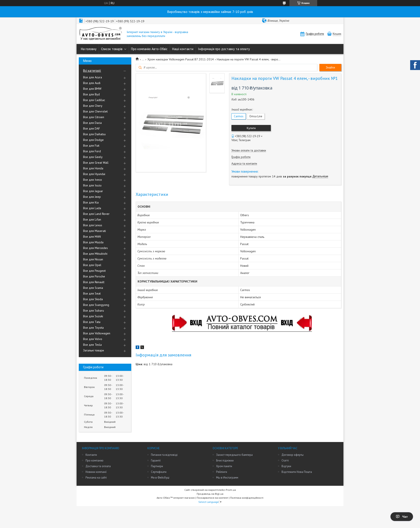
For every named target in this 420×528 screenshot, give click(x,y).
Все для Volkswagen (96, 333)
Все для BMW (92, 89)
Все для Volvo (92, 339)
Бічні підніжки (225, 460)
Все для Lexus (92, 225)
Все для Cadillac (94, 100)
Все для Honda (93, 168)
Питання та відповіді (164, 455)
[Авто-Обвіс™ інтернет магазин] (100, 34)
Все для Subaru (93, 310)
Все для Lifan (92, 219)
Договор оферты (293, 455)
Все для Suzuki (93, 316)
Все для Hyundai (94, 174)
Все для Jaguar (93, 191)
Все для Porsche (94, 276)
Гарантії (156, 460)
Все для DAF (91, 128)
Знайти (330, 67)
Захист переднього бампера (234, 455)
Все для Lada (92, 208)
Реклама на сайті (96, 477)
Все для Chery (92, 106)
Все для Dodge (93, 140)
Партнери (157, 466)
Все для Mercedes (95, 248)
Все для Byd (91, 94)
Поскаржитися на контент (212, 497)
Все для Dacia (92, 123)
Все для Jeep (92, 197)
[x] (142, 348)
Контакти (91, 455)
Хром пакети (224, 466)
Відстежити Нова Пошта (297, 472)
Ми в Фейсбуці (160, 477)
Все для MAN (92, 237)
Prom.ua (231, 489)
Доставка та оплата (98, 466)
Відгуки (286, 466)
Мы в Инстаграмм (227, 477)
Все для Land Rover (96, 214)
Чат (405, 516)
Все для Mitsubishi (95, 254)
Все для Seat (92, 293)
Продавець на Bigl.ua (210, 493)
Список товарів (111, 49)
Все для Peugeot (94, 271)
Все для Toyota (93, 328)
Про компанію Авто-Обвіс (149, 49)
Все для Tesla (92, 345)
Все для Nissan (93, 259)
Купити (251, 128)
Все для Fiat (91, 145)
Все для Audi (91, 83)
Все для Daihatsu (94, 134)
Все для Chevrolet (95, 111)
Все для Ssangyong (96, 305)
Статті (285, 460)
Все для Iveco (92, 180)
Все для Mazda (93, 242)
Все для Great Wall (95, 163)
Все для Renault (93, 282)
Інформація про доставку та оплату (224, 49)
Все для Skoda (93, 299)
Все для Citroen (93, 117)
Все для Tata (91, 322)
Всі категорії (92, 70)
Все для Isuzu (92, 185)
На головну (88, 49)
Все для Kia (91, 202)
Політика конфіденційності (246, 497)
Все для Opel (92, 265)
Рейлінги (221, 472)
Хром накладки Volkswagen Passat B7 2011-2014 (180, 59)
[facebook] (137, 348)
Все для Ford (92, 151)
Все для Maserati (94, 231)
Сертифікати (158, 472)
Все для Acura (92, 77)
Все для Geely (93, 157)
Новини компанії (96, 472)
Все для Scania (93, 288)
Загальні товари (93, 350)
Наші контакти (182, 49)
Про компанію (94, 460)
